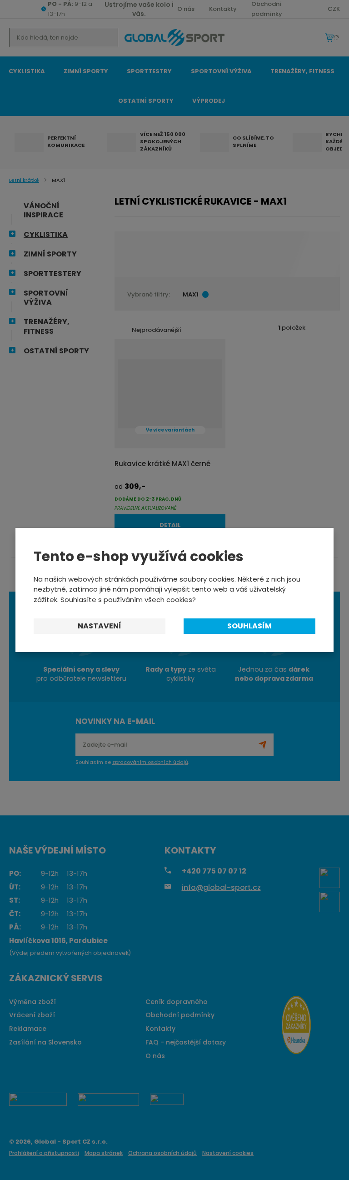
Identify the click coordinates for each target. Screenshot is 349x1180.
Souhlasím (249, 626)
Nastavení (99, 626)
